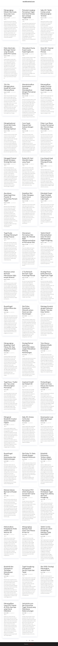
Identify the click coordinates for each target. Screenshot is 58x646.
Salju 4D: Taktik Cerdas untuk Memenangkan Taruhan (46, 13)
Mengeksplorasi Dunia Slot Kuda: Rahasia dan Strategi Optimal (10, 126)
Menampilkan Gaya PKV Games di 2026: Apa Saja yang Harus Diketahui (10, 607)
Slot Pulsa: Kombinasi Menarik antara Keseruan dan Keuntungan (27, 310)
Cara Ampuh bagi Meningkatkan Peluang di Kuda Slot (47, 161)
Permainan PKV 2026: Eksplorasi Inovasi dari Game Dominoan (28, 492)
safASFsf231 (14, 17)
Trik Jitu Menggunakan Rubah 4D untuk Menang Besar (10, 87)
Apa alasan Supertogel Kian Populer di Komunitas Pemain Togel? (10, 197)
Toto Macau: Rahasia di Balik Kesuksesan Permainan (46, 346)
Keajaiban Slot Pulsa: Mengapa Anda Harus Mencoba (28, 196)
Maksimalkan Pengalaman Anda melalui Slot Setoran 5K (10, 529)
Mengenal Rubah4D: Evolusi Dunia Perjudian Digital (10, 420)
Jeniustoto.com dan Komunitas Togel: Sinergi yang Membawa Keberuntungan (29, 607)
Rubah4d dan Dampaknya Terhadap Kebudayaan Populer (8, 570)
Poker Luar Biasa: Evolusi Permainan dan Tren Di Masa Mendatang (47, 126)
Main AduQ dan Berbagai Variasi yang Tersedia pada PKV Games (10, 51)
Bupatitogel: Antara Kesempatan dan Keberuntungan (10, 456)
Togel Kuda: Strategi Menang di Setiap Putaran (10, 235)
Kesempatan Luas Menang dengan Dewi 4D (47, 419)
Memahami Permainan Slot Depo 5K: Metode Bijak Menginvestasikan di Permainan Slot (28, 237)
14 (29, 640)
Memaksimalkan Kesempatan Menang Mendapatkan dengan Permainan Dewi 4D (29, 89)
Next (32, 640)
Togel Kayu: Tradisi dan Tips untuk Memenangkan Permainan (10, 385)
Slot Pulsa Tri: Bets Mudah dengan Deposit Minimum (28, 455)
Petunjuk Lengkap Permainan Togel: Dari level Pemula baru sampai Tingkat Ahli (28, 14)
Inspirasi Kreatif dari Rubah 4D (28, 383)
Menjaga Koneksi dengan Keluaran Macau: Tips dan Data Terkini (47, 309)
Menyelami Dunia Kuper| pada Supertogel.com (28, 50)
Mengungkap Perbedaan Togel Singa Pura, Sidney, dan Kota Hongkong (47, 493)
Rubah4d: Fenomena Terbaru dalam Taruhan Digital (46, 456)
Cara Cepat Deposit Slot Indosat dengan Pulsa (27, 126)
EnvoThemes (31, 644)
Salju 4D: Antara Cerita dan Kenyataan (28, 419)
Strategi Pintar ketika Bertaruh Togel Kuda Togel (47, 273)
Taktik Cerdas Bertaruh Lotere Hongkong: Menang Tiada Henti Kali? (46, 530)
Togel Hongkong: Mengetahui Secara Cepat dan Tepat (28, 569)
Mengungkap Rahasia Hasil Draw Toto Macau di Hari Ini (28, 529)
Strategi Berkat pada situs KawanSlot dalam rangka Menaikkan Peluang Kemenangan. (29, 347)
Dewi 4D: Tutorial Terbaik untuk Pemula (47, 50)
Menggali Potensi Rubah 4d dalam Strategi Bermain (10, 160)
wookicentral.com (29, 1)
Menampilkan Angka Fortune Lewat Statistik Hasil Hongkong (46, 87)
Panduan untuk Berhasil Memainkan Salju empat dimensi (10, 274)
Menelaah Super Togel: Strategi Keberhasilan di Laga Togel (46, 196)
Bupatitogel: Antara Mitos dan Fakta (10, 308)
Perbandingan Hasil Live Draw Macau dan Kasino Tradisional (47, 385)
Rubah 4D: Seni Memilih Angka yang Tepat (27, 160)
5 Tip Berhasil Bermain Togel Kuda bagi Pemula (28, 273)
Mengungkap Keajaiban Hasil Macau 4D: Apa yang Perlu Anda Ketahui (9, 347)
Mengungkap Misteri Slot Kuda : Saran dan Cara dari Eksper (10, 13)
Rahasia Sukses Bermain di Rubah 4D (10, 492)
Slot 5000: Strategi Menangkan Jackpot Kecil (47, 568)
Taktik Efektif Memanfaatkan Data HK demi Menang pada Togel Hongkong (46, 236)
